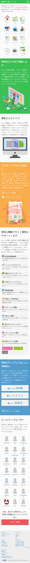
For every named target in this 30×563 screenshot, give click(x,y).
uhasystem (6, 442)
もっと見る (26, 547)
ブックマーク (15, 43)
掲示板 (22, 23)
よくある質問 (4, 542)
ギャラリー (22, 33)
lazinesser (23, 463)
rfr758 (15, 463)
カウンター (15, 54)
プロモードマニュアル (12, 197)
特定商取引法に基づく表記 (6, 557)
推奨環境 (3, 541)
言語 (16, 537)
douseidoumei (23, 442)
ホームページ (7, 23)
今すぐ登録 (15, 522)
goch (15, 442)
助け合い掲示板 (4, 545)
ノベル (15, 33)
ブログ (15, 23)
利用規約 (3, 551)
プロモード (3, 535)
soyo (15, 505)
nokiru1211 (6, 505)
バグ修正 (20, 541)
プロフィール (7, 43)
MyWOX (17, 535)
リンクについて (4, 552)
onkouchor (23, 505)
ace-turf (23, 484)
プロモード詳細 (9, 193)
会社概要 (3, 554)
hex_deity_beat (6, 463)
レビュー (7, 33)
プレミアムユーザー (5, 534)
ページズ (7, 54)
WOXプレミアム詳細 (11, 411)
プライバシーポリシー (5, 555)
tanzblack (15, 484)
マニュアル (3, 544)
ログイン (17, 534)
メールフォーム (22, 43)
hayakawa (6, 484)
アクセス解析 (22, 54)
